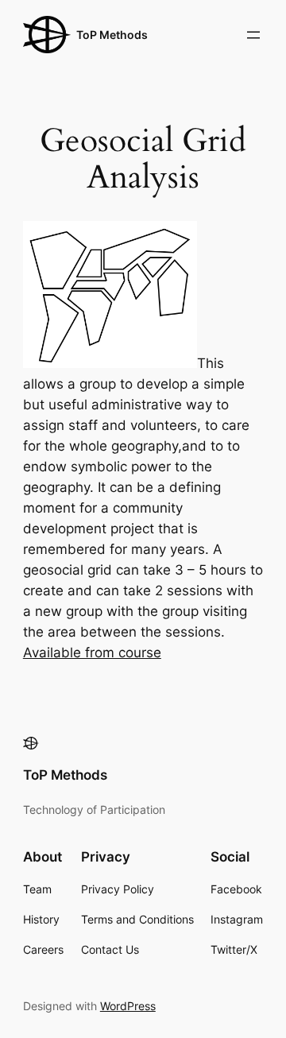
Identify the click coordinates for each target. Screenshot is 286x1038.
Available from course (92, 652)
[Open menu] (253, 35)
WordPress (128, 1006)
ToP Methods (112, 34)
